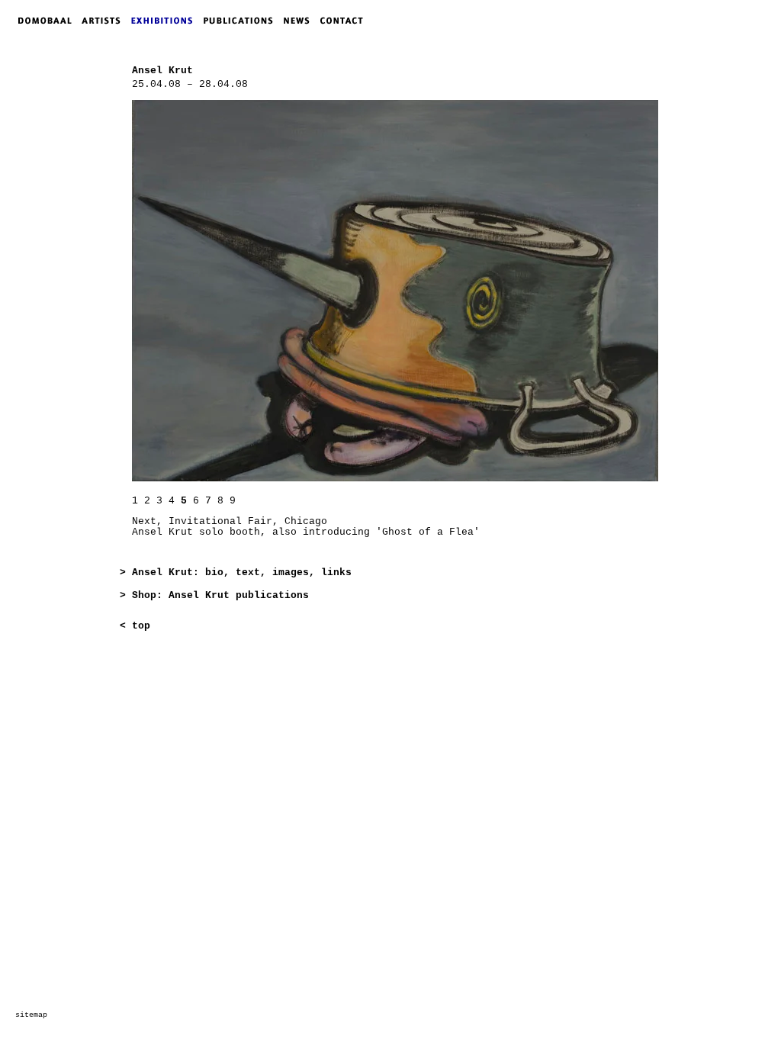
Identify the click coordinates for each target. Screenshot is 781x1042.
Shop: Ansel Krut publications (220, 595)
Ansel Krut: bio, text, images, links (242, 572)
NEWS (300, 20)
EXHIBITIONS (164, 20)
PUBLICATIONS (243, 20)
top (141, 626)
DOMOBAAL (40, 20)
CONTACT (345, 20)
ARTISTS (104, 20)
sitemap (31, 1015)
